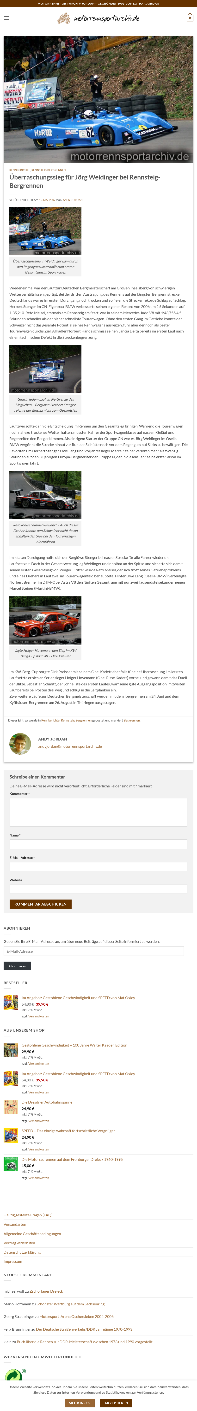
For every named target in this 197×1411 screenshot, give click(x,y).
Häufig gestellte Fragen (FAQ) (28, 1215)
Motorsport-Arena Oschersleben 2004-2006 (76, 1316)
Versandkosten (38, 1016)
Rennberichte (19, 170)
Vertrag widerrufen (19, 1242)
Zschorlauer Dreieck (46, 1291)
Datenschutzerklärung (22, 1252)
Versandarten (15, 1224)
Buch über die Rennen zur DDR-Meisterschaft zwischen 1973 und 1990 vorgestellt (85, 1341)
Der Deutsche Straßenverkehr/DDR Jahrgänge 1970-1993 (84, 1329)
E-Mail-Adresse (22, 858)
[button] (6, 18)
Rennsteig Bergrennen (48, 170)
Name (15, 835)
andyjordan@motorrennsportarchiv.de (70, 746)
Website (16, 880)
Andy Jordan (73, 199)
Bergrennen (132, 720)
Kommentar (20, 794)
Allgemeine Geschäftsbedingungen (32, 1233)
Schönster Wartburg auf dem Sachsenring (71, 1304)
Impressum (13, 1261)
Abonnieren (17, 966)
